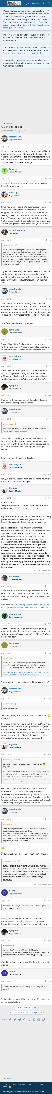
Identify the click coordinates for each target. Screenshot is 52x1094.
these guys (26, 732)
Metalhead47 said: (10, 759)
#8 (50, 395)
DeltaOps (13, 192)
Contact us (6, 1084)
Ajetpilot (13, 385)
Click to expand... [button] (26, 781)
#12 (49, 586)
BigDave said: (8, 704)
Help (41, 1084)
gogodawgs (15, 614)
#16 (49, 754)
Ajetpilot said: (8, 424)
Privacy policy (32, 1084)
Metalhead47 (8, 130)
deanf (12, 890)
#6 (50, 339)
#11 (49, 498)
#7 (50, 366)
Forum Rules (25, 60)
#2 (50, 179)
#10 (49, 474)
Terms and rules (18, 1084)
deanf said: (7, 946)
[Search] (48, 3)
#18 (49, 900)
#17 (49, 819)
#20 (49, 981)
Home (4, 1086)
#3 (50, 202)
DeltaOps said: (8, 245)
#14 (49, 653)
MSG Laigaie (15, 356)
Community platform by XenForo (23, 1092)
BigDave (13, 488)
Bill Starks (14, 576)
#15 (49, 698)
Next (26, 1007)
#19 (49, 940)
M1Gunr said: (8, 658)
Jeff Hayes (14, 329)
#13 (49, 624)
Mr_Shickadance (17, 230)
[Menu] (4, 3)
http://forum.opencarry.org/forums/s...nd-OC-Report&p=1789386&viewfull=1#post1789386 (25, 606)
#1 (50, 146)
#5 (50, 299)
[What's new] (43, 3)
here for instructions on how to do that (25, 53)
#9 (50, 419)
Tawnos (13, 169)
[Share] (46, 146)
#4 (50, 240)
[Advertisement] (26, 96)
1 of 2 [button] (18, 1007)
